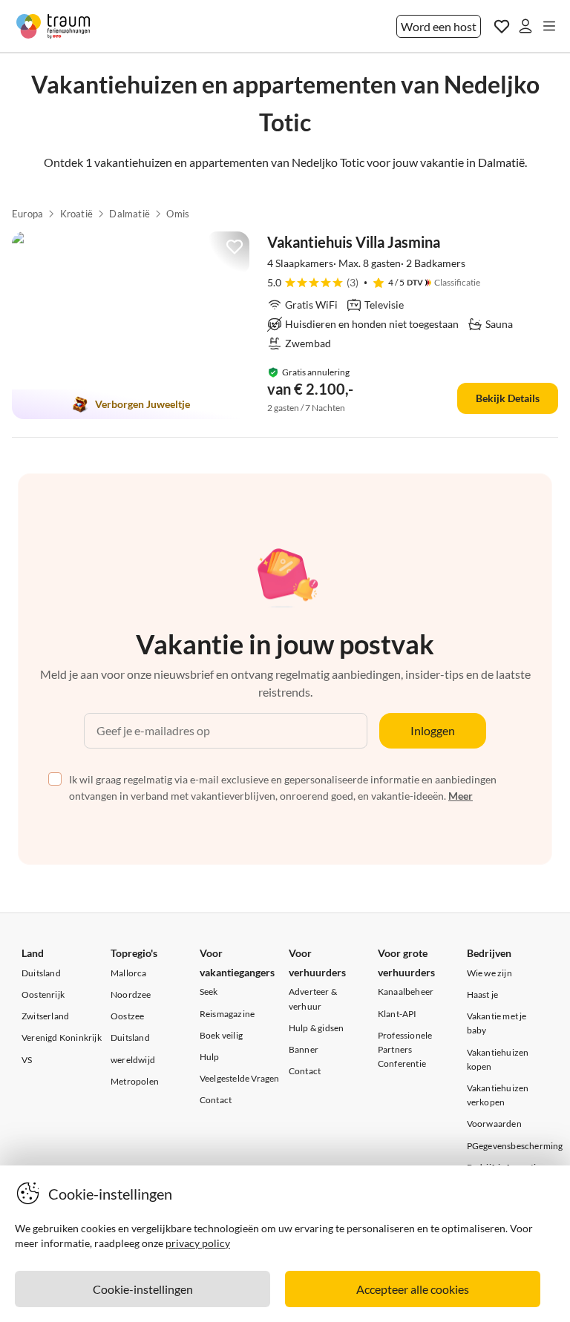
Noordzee (131, 994)
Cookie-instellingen (143, 1289)
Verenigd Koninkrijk (62, 1037)
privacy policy (198, 1243)
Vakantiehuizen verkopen (498, 1095)
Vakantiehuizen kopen (498, 1059)
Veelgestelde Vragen (240, 1078)
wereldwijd (133, 1059)
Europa (27, 214)
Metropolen (135, 1081)
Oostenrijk (43, 994)
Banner (303, 1049)
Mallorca (129, 973)
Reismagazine (227, 1013)
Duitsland (41, 973)
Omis (177, 214)
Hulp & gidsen (316, 1027)
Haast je (483, 994)
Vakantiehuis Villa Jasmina (353, 242)
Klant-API (397, 1013)
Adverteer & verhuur (313, 998)
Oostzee (127, 1016)
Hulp (210, 1056)
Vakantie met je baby (497, 1023)
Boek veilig (221, 1035)
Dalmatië (129, 214)
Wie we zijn (489, 973)
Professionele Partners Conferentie (405, 1049)
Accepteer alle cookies (412, 1289)
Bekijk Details (508, 398)
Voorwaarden (494, 1123)
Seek (209, 991)
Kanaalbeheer (405, 991)
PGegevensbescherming (515, 1145)
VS (27, 1059)
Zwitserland (45, 1016)
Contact (216, 1099)
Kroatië (76, 214)
